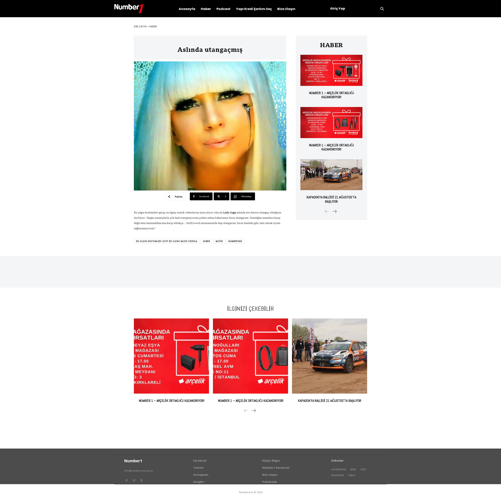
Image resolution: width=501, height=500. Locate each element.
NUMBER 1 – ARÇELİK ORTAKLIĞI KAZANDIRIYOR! (331, 95)
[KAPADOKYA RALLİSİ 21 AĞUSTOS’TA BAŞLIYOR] (331, 174)
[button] (382, 8)
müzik (219, 241)
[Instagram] (134, 480)
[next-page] (334, 211)
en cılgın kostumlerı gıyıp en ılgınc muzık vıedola (166, 241)
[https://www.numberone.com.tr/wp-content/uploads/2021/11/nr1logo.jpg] (129, 8)
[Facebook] (126, 480)
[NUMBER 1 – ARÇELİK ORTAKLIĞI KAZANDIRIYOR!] (331, 70)
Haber (153, 26)
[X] (141, 480)
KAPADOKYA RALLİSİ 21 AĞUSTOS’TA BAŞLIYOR (331, 199)
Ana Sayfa (140, 26)
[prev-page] (327, 211)
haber (206, 241)
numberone (235, 241)
